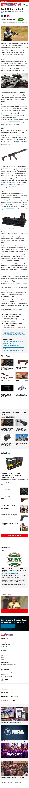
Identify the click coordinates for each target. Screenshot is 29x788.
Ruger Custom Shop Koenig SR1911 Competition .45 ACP (13, 324)
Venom (9, 206)
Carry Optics (11, 305)
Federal (3, 282)
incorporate (25, 69)
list (5, 332)
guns (16, 334)
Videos (2, 659)
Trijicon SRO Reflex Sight (10, 318)
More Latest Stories (18, 535)
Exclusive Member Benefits (6, 672)
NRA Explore (3, 666)
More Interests (14, 548)
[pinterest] (8, 15)
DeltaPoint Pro (10, 208)
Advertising (3, 642)
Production (20, 305)
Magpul (14, 186)
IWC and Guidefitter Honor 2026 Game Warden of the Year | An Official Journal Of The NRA (14, 570)
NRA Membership (4, 671)
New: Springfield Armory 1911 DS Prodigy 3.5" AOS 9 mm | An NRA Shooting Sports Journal (7, 429)
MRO (19, 202)
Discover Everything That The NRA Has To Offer (14, 759)
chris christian (10, 332)
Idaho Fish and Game (13, 573)
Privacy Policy (3, 782)
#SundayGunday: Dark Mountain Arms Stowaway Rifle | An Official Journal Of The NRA (21, 429)
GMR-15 (10, 134)
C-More (18, 195)
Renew (13, 1)
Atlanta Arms (23, 282)
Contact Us (3, 640)
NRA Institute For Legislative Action (8, 664)
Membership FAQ (4, 674)
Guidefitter (6, 573)
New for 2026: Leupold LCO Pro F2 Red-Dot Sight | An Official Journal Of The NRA (7, 444)
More (9, 453)
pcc (4, 332)
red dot (5, 337)
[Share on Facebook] (2, 15)
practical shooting (19, 333)
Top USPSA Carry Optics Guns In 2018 (13, 350)
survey (13, 335)
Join (10, 1)
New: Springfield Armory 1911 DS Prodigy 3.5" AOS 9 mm (9, 488)
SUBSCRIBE (7, 626)
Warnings (2, 784)
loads (23, 334)
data (16, 335)
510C (7, 201)
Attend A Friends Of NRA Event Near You (12, 777)
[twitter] (5, 15)
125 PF (15, 258)
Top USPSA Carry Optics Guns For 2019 (13, 341)
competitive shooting (8, 334)
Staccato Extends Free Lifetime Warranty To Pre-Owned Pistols (9, 515)
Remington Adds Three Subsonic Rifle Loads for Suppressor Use (11, 475)
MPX (22, 137)
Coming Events (4, 654)
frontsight (8, 335)
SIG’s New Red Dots (9, 322)
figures (3, 114)
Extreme (18, 141)
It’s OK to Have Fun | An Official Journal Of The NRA (22, 443)
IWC (3, 573)
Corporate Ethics (18, 782)
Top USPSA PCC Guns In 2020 (11, 345)
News (2, 12)
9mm (14, 334)
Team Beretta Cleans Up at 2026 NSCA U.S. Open (9, 524)
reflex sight (22, 335)
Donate (17, 1)
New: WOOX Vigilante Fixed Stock (8, 497)
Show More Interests (18, 611)
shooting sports (10, 333)
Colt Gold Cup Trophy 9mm (11, 316)
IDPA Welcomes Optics (9, 343)
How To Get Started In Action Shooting (14, 327)
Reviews (3, 657)
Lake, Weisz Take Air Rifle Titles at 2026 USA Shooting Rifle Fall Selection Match (9, 507)
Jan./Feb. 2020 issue (14, 121)
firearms (20, 334)
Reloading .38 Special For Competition (14, 320)
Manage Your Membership (6, 676)
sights (4, 335)
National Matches (6, 594)
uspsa (15, 332)
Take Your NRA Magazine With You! (11, 723)
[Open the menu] (26, 4)
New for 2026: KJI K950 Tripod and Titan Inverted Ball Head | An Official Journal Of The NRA (14, 576)
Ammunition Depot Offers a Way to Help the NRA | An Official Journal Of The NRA (13, 585)
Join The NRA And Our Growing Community (13, 741)
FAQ (7, 784)
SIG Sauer (17, 283)
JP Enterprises (5, 182)
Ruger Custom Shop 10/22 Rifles (13, 314)
